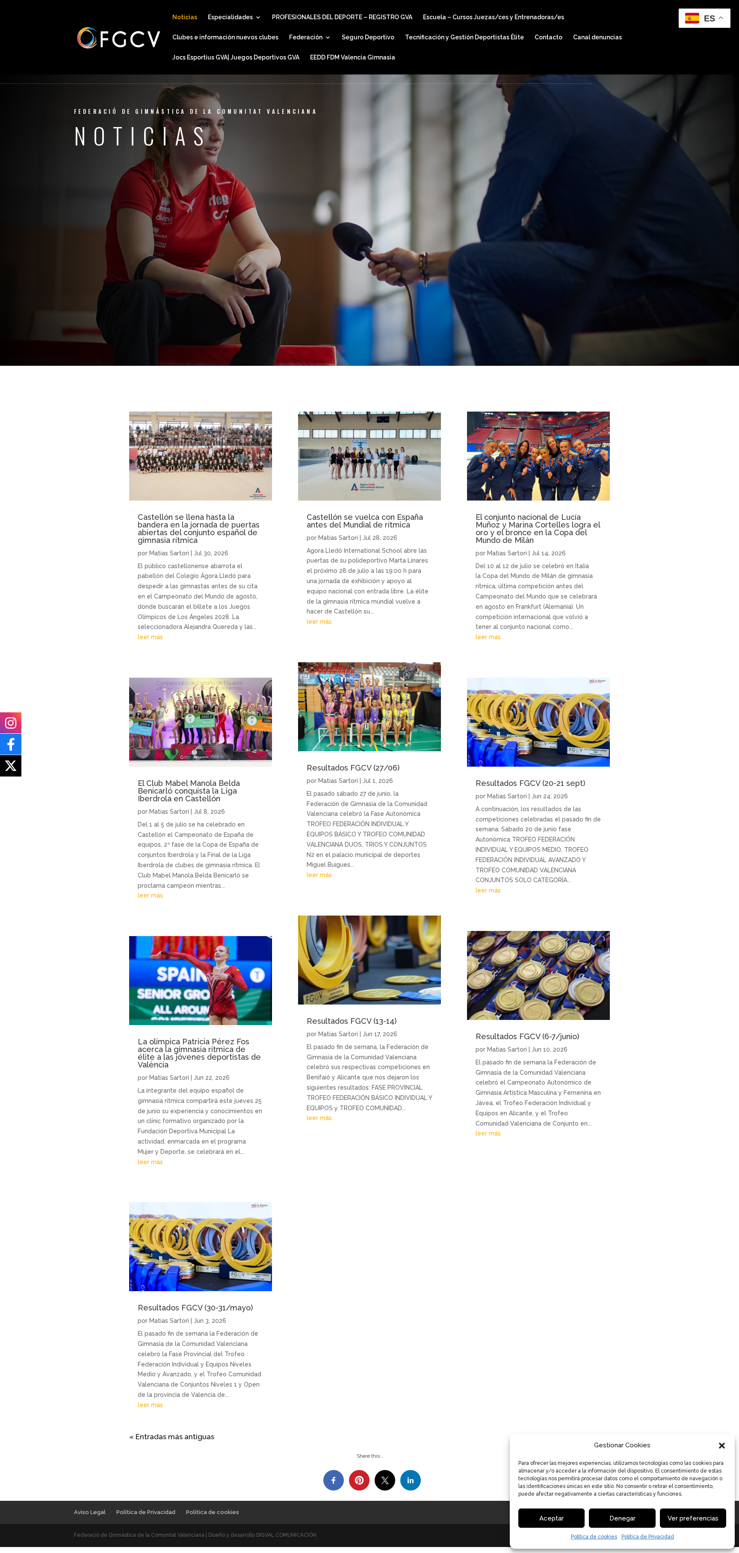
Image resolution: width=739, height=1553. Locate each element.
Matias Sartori (169, 553)
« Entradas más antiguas (171, 1436)
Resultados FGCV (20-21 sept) (530, 783)
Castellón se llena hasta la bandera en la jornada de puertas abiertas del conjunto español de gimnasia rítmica (199, 529)
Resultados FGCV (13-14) (351, 1021)
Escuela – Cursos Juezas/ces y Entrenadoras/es (493, 17)
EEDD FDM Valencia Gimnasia (352, 57)
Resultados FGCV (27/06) (353, 767)
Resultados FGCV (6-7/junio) (527, 1036)
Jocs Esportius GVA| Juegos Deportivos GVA (235, 57)
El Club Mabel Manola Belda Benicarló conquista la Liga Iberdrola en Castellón (189, 791)
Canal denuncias (597, 37)
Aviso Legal (90, 1512)
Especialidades (230, 17)
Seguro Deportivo (368, 37)
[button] (722, 1445)
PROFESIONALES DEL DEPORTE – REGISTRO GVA (342, 17)
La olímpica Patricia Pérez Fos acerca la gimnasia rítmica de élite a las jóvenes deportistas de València (199, 1053)
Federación (305, 37)
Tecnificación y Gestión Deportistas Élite (464, 37)
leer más (150, 637)
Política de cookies (594, 1537)
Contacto (548, 37)
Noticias (184, 17)
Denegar (622, 1518)
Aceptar (551, 1518)
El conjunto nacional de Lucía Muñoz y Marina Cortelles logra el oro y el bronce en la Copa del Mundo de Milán (538, 529)
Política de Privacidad (647, 1537)
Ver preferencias (693, 1518)
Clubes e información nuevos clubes (225, 37)
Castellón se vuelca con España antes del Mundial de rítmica (365, 521)
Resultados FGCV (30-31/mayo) (195, 1307)
